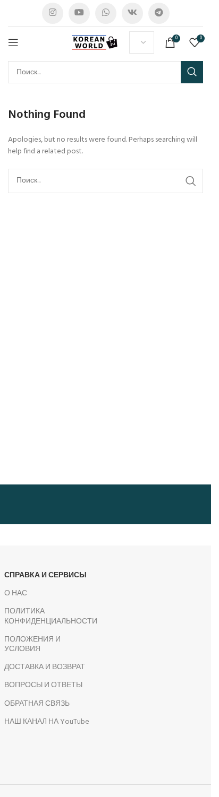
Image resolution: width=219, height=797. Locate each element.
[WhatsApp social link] (105, 13)
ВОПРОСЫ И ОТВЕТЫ (43, 685)
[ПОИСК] (192, 72)
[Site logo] (95, 43)
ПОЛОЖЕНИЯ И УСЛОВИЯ (32, 644)
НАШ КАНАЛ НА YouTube (46, 722)
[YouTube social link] (79, 13)
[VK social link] (132, 13)
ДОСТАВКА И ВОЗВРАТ (44, 667)
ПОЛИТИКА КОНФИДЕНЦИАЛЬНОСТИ (50, 616)
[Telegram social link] (159, 13)
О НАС (15, 593)
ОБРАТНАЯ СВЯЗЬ (37, 704)
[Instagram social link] (52, 13)
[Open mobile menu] (13, 42)
